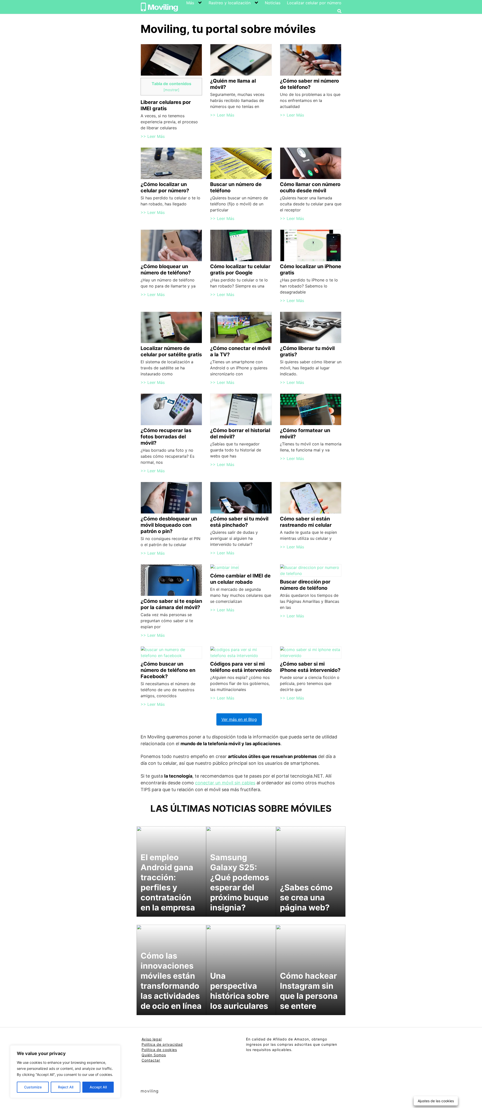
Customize (33, 1087)
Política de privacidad (162, 1044)
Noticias (272, 2)
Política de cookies (159, 1049)
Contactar (151, 1060)
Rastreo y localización (230, 2)
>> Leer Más (153, 136)
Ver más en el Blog (239, 719)
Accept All (98, 1087)
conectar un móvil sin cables (225, 782)
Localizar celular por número (314, 2)
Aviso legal (152, 1039)
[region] (65, 1071)
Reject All (65, 1087)
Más (190, 2)
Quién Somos (154, 1055)
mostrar (171, 90)
